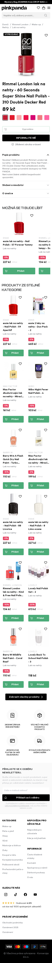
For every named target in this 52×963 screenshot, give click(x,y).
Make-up (36, 25)
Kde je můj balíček (36, 838)
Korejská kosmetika (12, 860)
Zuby (5, 850)
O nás (30, 877)
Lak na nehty (19, 27)
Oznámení (7, 932)
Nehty (5, 27)
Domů (6, 25)
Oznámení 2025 (10, 928)
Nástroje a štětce (11, 846)
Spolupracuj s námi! (37, 868)
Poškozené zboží (10, 865)
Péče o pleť (8, 831)
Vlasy (5, 836)
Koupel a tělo (9, 855)
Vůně (5, 841)
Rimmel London (20, 25)
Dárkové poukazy (36, 873)
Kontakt (31, 863)
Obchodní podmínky (12, 923)
